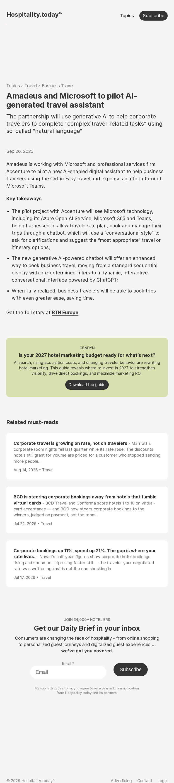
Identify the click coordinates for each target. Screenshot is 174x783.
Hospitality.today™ (34, 14)
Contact (144, 780)
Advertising (121, 780)
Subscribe (153, 15)
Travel (30, 85)
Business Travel (58, 85)
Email (68, 663)
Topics (127, 15)
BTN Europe (65, 312)
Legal (163, 780)
